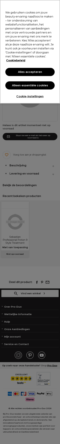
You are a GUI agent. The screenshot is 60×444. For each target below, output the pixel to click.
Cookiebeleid (15, 60)
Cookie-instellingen (30, 96)
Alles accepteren (30, 72)
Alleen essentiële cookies (30, 85)
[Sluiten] (56, 4)
